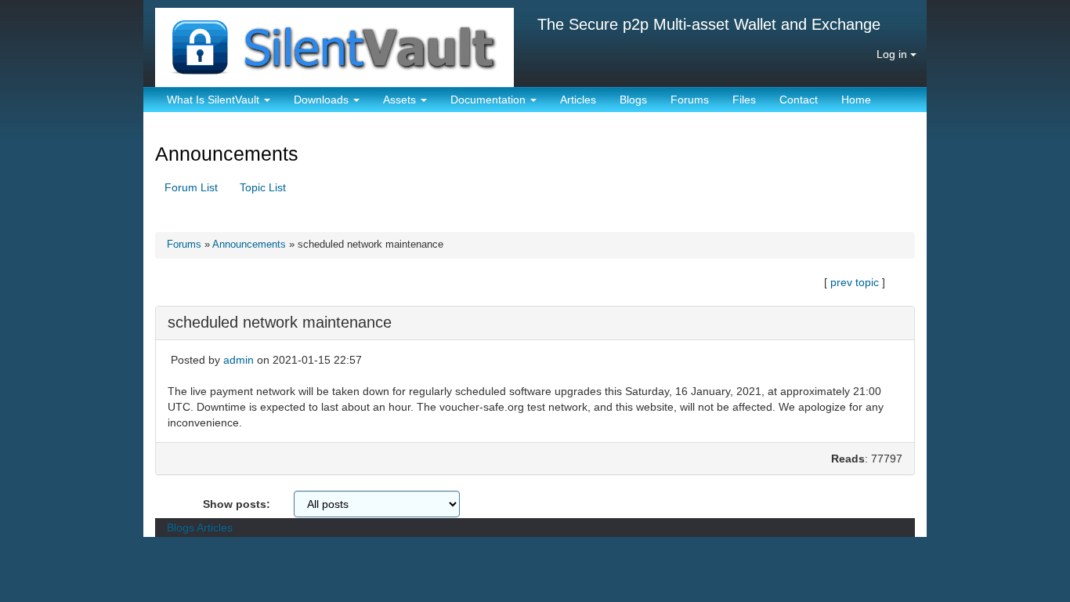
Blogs (633, 99)
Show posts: (236, 504)
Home (856, 99)
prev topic (854, 282)
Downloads (323, 99)
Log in (893, 54)
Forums (690, 99)
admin (238, 360)
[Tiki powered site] (328, 42)
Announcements (229, 154)
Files (744, 99)
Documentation (489, 99)
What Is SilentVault (214, 99)
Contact (798, 99)
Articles (578, 99)
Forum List (191, 187)
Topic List (263, 187)
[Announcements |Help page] (304, 155)
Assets (401, 99)
